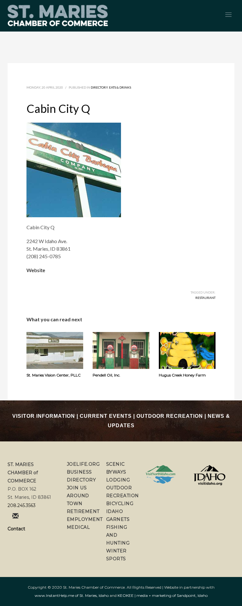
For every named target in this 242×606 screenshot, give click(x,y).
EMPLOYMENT (85, 519)
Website (35, 270)
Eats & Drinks (120, 87)
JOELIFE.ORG (83, 464)
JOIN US (77, 488)
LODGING (118, 480)
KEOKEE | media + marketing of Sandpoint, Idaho (163, 595)
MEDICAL (78, 527)
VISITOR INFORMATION (43, 416)
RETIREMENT (83, 511)
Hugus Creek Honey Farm (182, 375)
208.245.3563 (22, 505)
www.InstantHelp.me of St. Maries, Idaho (72, 595)
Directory (99, 87)
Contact (16, 529)
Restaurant (205, 298)
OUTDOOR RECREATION (169, 416)
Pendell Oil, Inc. (106, 375)
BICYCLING (120, 503)
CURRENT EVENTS (106, 416)
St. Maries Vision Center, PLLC (53, 375)
